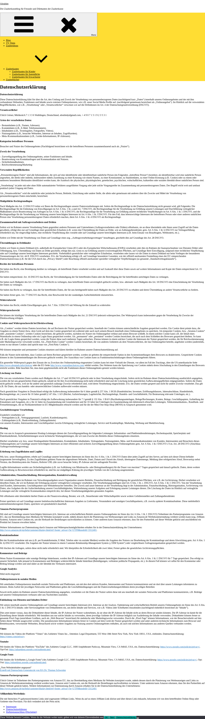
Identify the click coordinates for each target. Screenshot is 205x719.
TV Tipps (10, 43)
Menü (93, 35)
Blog (8, 40)
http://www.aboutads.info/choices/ (16, 365)
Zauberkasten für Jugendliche (26, 74)
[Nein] (138, 718)
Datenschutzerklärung (16, 709)
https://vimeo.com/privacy (12, 636)
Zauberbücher (12, 79)
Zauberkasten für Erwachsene (26, 77)
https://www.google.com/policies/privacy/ (180, 646)
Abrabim (4, 3)
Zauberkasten (12, 69)
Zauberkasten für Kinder (23, 71)
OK (106, 717)
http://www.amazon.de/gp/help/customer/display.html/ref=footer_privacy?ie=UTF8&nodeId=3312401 (48, 530)
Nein (112, 717)
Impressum (11, 706)
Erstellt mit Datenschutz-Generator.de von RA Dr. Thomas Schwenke (33, 670)
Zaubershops (12, 45)
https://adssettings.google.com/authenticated (29, 649)
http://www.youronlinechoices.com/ (67, 365)
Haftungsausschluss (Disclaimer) (21, 712)
